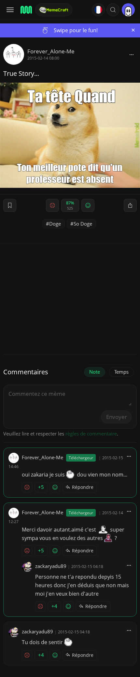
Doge (55, 223)
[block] (131, 54)
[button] (112, 9)
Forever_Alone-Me (51, 51)
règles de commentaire (91, 433)
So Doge (83, 223)
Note (94, 371)
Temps (121, 371)
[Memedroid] (26, 10)
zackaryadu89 (51, 566)
